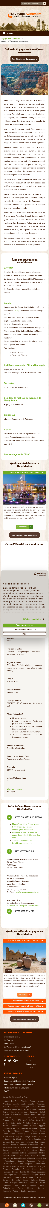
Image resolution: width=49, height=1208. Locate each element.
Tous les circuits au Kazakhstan (24, 1019)
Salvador (25, 1175)
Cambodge (41, 1115)
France (34, 1131)
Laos (26, 1150)
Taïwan (42, 1183)
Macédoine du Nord (18, 1153)
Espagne (33, 1128)
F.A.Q (28, 1061)
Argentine (41, 1104)
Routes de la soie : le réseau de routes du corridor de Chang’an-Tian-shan (26, 835)
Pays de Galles (18, 1166)
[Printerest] (5, 1065)
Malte (26, 1156)
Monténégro (41, 1158)
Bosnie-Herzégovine (19, 1112)
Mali (21, 1156)
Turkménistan (8, 1188)
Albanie (24, 1101)
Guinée (42, 1134)
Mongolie (31, 1158)
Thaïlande (6, 1186)
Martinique (41, 1156)
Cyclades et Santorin (31, 1123)
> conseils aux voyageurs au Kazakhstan (23, 906)
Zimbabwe (32, 1191)
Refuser (24, 634)
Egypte (42, 1126)
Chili (35, 1118)
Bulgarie (6, 1115)
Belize (25, 1109)
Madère (42, 1153)
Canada (17, 1118)
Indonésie (30, 1142)
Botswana (33, 1112)
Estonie (42, 1128)
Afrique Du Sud (11, 1101)
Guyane (19, 1137)
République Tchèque (12, 1175)
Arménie (6, 1107)
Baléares (6, 1109)
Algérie (32, 1101)
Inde (22, 1142)
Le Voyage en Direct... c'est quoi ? (17, 1047)
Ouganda (29, 1164)
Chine (42, 1118)
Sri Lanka (16, 1180)
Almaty (16, 311)
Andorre (41, 1101)
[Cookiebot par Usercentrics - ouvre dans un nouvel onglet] (34, 574)
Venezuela (7, 1191)
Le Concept (8, 1040)
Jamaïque (6, 1147)
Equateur (24, 1128)
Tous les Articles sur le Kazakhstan (24, 535)
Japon (15, 1147)
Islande (5, 1145)
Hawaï (34, 1137)
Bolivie (5, 1112)
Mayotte (6, 1158)
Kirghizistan (7, 1150)
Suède (5, 1183)
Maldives (14, 1156)
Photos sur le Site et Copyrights (16, 1088)
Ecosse (33, 1126)
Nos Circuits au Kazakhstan (24, 59)
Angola (16, 1104)
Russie (15, 1172)
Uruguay (40, 1188)
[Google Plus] (15, 1061)
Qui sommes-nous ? (12, 1037)
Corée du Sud (28, 1120)
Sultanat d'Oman (38, 1180)
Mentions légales (10, 1078)
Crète (12, 1123)
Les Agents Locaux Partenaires (16, 1050)
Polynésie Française (11, 1169)
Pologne (41, 1166)
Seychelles (7, 1177)
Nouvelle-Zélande (9, 1164)
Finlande (25, 1131)
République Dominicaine (36, 1172)
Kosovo (18, 1150)
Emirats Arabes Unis (11, 1128)
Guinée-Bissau (8, 1137)
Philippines (31, 1166)
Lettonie (34, 1150)
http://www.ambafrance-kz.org (27, 892)
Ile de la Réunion (33, 1139)
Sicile (17, 1177)
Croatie (5, 1123)
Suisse (25, 1180)
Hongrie (7, 1139)
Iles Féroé (15, 1142)
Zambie (24, 1191)
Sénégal (13, 1183)
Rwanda (22, 1172)
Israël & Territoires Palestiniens (24, 1145)
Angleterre (7, 1104)
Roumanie (7, 1172)
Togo (16, 1186)
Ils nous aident (31, 1064)
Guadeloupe (21, 1134)
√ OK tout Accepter (25, 625)
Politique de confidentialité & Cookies (18, 1084)
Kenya (42, 1147)
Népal (21, 1164)
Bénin (33, 1115)
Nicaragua (31, 1161)
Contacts (29, 1067)
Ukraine (30, 1188)
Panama (6, 1166)
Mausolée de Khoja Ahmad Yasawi (25, 824)
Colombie (6, 1120)
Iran (36, 1142)
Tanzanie (33, 1183)
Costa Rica (40, 1120)
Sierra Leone (27, 1177)
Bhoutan (33, 1109)
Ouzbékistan (40, 1164)
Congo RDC (16, 1120)
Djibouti (25, 1126)
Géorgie (27, 1137)
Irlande (42, 1142)
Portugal (26, 1169)
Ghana (5, 1134)
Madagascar (32, 1153)
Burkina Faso (16, 1115)
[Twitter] (10, 1061)
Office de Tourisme (14, 789)
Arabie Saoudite (28, 1104)
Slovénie (6, 1180)
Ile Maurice (18, 1139)
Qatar (42, 1169)
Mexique (14, 1158)
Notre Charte (9, 1044)
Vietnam (16, 1191)
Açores (33, 1107)
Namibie (21, 1161)
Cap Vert (26, 1118)
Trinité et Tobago (28, 1186)
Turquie (20, 1188)
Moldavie (22, 1158)
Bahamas (41, 1107)
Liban (42, 1150)
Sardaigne (34, 1175)
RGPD (6, 1091)
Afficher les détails (32, 619)
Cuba (19, 1123)
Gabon (42, 1131)
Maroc (32, 1156)
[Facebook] (5, 1061)
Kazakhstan (33, 1147)
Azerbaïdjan (24, 1107)
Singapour (40, 1177)
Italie (43, 1145)
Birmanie (41, 1109)
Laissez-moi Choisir (22, 629)
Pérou (34, 1169)
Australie (14, 1107)
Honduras (42, 1137)
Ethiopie (16, 1131)
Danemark (15, 1126)
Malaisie (6, 1156)
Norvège (41, 1161)
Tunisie (41, 1186)
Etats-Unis (7, 1131)
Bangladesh (16, 1109)
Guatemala (33, 1134)
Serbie (42, 1175)
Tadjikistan (23, 1183)
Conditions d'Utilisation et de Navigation (19, 1081)
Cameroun (7, 1118)
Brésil (42, 1112)
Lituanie (6, 1153)
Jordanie (23, 1147)
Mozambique (9, 1161)
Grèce (12, 1134)
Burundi (26, 1115)
